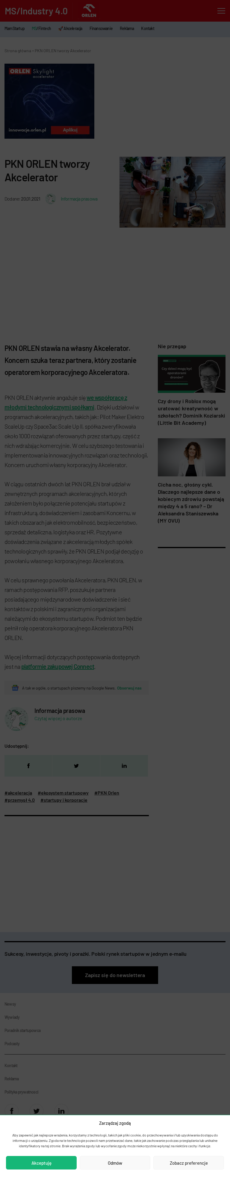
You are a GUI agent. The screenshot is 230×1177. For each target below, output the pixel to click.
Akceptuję (41, 1163)
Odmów (115, 1163)
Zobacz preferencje (189, 1163)
